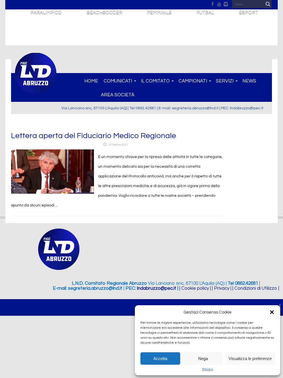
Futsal (205, 12)
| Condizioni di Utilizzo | (255, 288)
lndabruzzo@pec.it (156, 288)
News (249, 81)
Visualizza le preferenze (250, 358)
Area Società (117, 94)
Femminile (159, 12)
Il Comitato (155, 81)
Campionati (193, 81)
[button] (272, 312)
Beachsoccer (104, 12)
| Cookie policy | (195, 288)
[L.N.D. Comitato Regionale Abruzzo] (35, 91)
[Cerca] (268, 4)
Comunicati (118, 81)
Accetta (160, 358)
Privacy (207, 369)
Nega (203, 358)
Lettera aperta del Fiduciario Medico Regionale (93, 136)
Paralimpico (46, 12)
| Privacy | (221, 288)
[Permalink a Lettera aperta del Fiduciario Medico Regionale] (52, 193)
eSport (248, 12)
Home (91, 81)
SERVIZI (225, 81)
